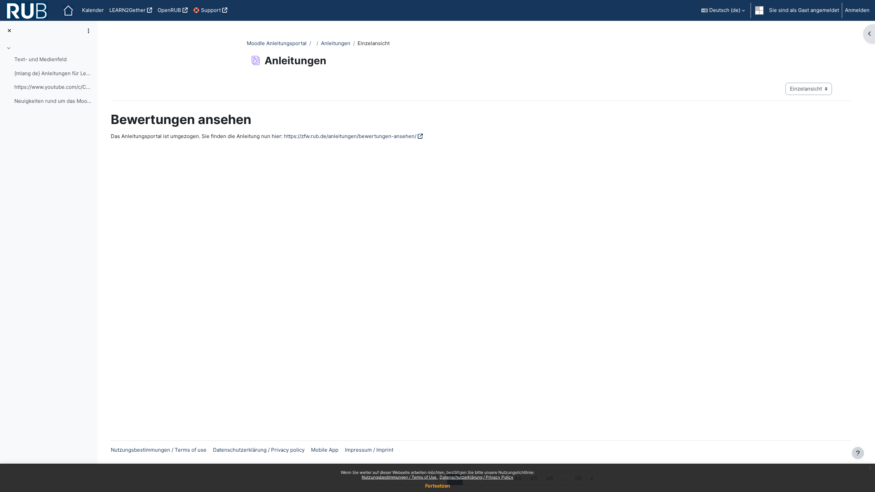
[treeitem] (48, 75)
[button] (723, 10)
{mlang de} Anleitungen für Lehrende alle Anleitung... (53, 73)
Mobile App (324, 450)
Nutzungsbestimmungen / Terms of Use (400, 477)
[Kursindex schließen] (9, 31)
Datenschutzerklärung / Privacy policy (259, 450)
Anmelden (857, 10)
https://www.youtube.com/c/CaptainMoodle (53, 87)
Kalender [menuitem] (93, 10)
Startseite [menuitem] (68, 10)
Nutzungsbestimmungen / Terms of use (158, 450)
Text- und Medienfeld (40, 59)
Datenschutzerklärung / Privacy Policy (476, 477)
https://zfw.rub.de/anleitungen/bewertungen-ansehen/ (350, 136)
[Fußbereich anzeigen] (858, 453)
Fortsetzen (437, 486)
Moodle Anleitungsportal (277, 43)
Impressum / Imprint (369, 450)
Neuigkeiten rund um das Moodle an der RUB (53, 101)
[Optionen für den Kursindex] (88, 31)
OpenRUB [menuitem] (169, 10)
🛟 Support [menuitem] (207, 10)
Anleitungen (335, 43)
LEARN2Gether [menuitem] (127, 10)
